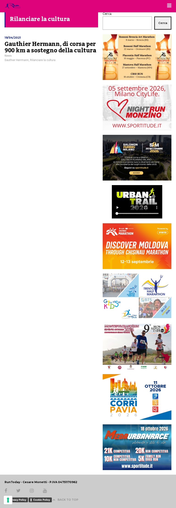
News (8, 55)
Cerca (107, 14)
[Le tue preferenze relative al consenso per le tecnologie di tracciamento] (8, 500)
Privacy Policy (17, 499)
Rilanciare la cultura (42, 60)
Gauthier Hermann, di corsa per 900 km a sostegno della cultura (50, 47)
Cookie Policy (41, 499)
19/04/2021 (13, 37)
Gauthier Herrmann (17, 60)
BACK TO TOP (68, 499)
